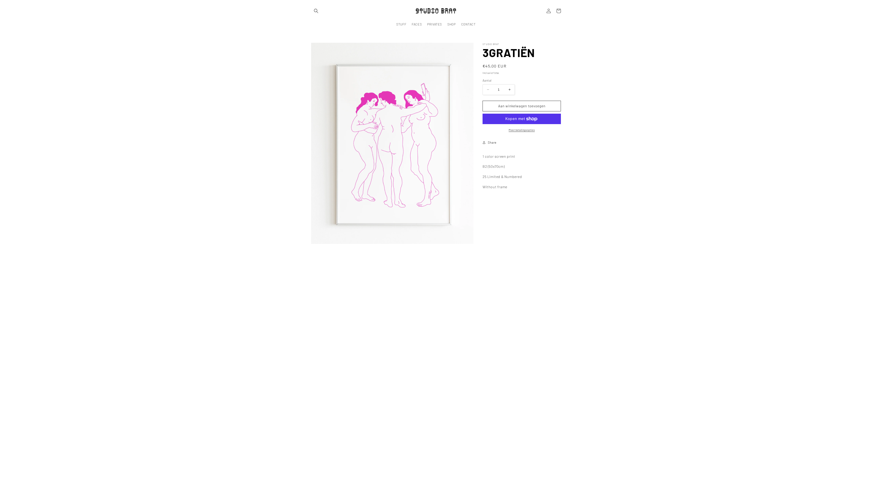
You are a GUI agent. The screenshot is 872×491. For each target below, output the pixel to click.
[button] (316, 11)
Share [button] (492, 142)
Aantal (487, 80)
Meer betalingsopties (522, 129)
